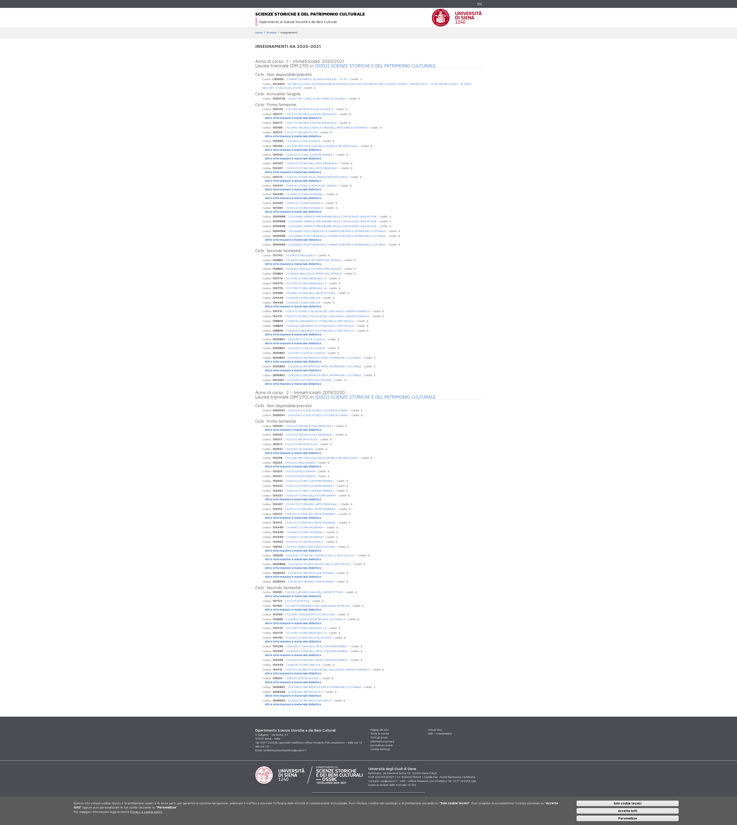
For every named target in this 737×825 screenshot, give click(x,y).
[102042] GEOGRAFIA (299, 449)
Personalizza (627, 818)
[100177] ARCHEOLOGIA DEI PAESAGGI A (311, 114)
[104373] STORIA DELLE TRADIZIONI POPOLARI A (316, 176)
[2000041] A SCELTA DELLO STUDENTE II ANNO (318, 410)
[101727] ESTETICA (297, 601)
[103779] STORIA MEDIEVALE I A (306, 278)
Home (259, 32)
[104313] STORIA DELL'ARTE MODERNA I (310, 508)
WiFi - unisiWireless (440, 733)
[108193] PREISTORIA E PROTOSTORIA (310, 546)
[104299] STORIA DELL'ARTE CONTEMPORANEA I (317, 646)
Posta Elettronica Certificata (457, 777)
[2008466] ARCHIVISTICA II (305, 691)
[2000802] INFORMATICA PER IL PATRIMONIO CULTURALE (324, 357)
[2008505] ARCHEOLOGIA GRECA (309, 700)
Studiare (271, 32)
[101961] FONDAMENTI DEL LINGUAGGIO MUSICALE (317, 605)
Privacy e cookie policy (146, 811)
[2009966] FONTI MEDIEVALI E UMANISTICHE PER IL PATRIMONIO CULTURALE (337, 231)
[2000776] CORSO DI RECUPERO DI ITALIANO (317, 98)
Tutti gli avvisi (379, 737)
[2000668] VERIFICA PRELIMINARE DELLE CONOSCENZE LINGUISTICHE (332, 216)
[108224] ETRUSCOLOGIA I (302, 678)
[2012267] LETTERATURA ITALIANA (309, 380)
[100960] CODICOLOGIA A (303, 141)
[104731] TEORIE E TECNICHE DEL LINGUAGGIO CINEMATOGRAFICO (327, 311)
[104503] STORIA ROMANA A (304, 203)
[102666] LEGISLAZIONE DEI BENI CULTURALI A (315, 619)
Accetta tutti (627, 810)
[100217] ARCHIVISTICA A (301, 132)
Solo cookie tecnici (627, 803)
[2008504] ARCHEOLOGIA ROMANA (311, 572)
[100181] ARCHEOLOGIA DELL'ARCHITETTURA (314, 592)
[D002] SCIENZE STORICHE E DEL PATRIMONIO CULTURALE (375, 65)
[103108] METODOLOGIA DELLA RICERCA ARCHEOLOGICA (321, 146)
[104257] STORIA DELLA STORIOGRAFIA (311, 495)
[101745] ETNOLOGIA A (300, 255)
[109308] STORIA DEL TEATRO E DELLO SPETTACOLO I (320, 555)
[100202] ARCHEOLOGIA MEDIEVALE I (309, 425)
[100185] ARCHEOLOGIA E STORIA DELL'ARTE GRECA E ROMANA (326, 127)
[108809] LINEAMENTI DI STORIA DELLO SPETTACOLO (320, 321)
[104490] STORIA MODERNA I (305, 194)
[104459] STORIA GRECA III (303, 297)
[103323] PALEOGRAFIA (300, 462)
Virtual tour (435, 729)
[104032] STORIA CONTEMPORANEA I (310, 154)
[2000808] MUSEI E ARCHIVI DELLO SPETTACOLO (319, 564)
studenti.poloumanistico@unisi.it (284, 750)
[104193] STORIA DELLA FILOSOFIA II (308, 637)
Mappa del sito (379, 729)
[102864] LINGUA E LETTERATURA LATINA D (313, 260)
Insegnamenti (289, 32)
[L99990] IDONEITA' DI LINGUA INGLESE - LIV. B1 (317, 79)
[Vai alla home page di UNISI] (457, 24)
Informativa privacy (382, 741)
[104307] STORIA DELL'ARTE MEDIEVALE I (312, 163)
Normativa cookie (381, 745)
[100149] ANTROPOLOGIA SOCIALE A (309, 109)
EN (479, 4)
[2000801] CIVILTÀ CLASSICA (306, 339)
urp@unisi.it (388, 781)
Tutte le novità (379, 733)
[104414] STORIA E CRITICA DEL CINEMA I (311, 185)
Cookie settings (380, 749)
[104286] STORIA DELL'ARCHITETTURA (310, 293)
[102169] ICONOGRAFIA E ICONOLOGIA (310, 614)
